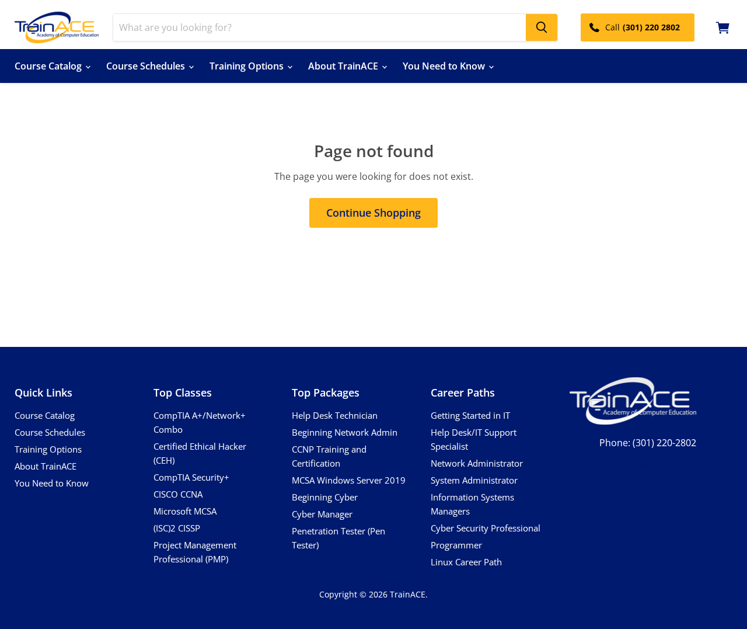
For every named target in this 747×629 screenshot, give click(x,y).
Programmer (456, 545)
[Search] (541, 27)
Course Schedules (146, 66)
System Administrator (474, 480)
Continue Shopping (373, 213)
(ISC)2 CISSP (176, 528)
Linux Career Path (466, 562)
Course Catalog (49, 66)
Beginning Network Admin (344, 432)
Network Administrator (477, 463)
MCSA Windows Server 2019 (349, 480)
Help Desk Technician (335, 415)
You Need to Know (445, 66)
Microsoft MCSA (185, 511)
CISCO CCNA (178, 494)
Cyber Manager (322, 514)
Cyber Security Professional (485, 528)
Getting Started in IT (470, 415)
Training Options (248, 66)
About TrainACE (344, 66)
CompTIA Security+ (191, 477)
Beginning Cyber (325, 497)
